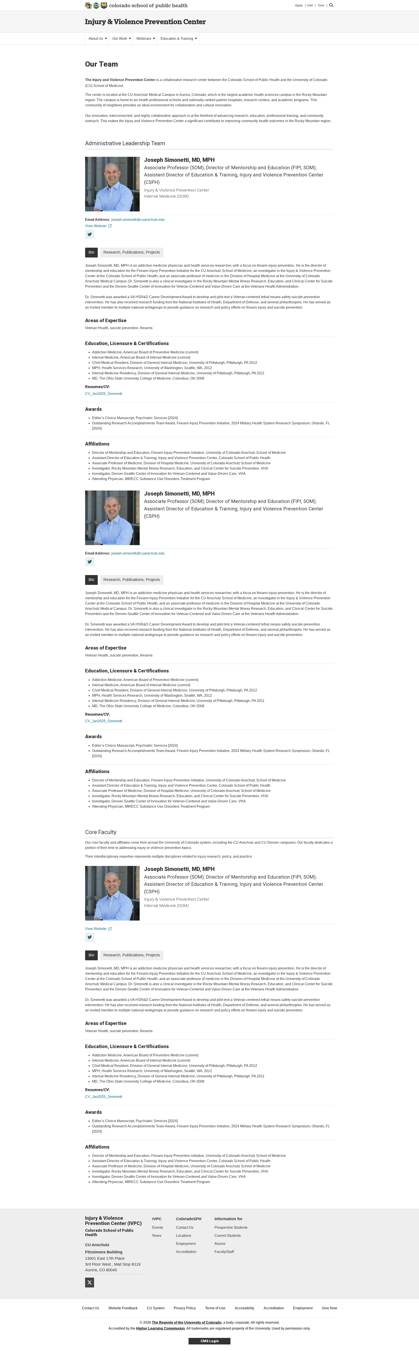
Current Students (228, 1235)
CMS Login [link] (210, 1341)
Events (157, 1227)
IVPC (156, 1219)
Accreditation (186, 1252)
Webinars (144, 38)
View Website (95, 226)
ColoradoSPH (188, 1219)
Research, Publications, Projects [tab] (131, 252)
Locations (183, 1235)
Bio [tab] (91, 252)
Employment (186, 1244)
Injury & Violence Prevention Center (145, 21)
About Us (96, 38)
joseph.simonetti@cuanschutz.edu (138, 219)
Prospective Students (231, 1227)
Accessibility (244, 1308)
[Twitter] (91, 1289)
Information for (228, 1219)
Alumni (220, 1244)
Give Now (329, 1308)
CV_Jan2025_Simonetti (103, 394)
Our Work (120, 38)
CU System (156, 1308)
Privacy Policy (185, 1308)
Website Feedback (122, 1308)
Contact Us (184, 1227)
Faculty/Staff (224, 1252)
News (156, 1235)
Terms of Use (215, 1308)
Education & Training (177, 38)
